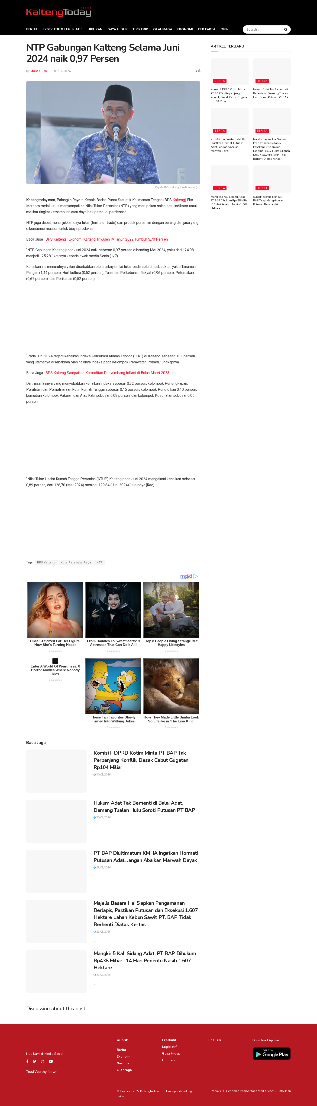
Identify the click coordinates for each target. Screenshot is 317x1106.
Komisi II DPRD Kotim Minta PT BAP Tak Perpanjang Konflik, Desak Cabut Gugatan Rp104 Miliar (141, 760)
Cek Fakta (206, 29)
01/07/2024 (62, 71)
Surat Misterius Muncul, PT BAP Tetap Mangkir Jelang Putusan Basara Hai (269, 201)
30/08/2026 (103, 774)
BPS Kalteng (46, 562)
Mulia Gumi (38, 71)
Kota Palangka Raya (76, 562)
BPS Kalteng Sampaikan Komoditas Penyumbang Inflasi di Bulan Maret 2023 (107, 373)
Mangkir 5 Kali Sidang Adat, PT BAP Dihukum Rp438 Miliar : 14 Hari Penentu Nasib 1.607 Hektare (145, 960)
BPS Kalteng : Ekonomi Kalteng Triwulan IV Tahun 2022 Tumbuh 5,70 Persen (106, 239)
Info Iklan (285, 1091)
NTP (100, 562)
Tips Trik (140, 29)
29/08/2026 (103, 867)
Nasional (124, 1063)
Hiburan (94, 29)
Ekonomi (185, 29)
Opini (225, 29)
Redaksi (216, 1091)
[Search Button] (286, 29)
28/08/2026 (103, 975)
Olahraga (162, 29)
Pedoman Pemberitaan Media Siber (250, 1091)
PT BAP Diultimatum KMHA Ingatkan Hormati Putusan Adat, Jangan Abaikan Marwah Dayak (146, 857)
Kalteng (179, 200)
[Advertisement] (113, 318)
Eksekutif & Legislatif (62, 29)
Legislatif (169, 1047)
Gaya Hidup (117, 29)
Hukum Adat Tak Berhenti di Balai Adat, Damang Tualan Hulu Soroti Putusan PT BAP (144, 807)
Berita (32, 29)
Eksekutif (169, 1040)
